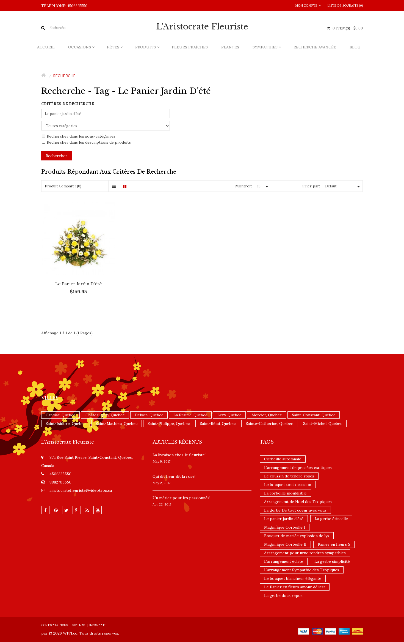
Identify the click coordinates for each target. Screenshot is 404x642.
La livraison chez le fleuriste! (179, 454)
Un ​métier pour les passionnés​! (181, 497)
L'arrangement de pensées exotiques (298, 467)
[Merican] (344, 631)
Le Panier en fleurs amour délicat (294, 586)
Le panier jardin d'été (78, 283)
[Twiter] (66, 510)
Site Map (78, 625)
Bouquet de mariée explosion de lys (296, 535)
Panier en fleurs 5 (334, 544)
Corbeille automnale (282, 459)
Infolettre (97, 625)
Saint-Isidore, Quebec (65, 423)
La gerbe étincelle (331, 518)
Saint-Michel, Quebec (322, 423)
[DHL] (357, 631)
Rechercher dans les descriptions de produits (89, 142)
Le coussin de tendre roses (289, 476)
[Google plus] (77, 510)
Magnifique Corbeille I (284, 527)
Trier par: (311, 186)
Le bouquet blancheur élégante (292, 578)
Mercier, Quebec (266, 414)
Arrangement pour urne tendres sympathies (305, 552)
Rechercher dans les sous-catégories (81, 136)
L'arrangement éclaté (283, 561)
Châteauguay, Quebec (104, 414)
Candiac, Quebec (60, 414)
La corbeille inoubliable (285, 493)
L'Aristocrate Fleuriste (202, 26)
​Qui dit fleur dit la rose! (174, 476)
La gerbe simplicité (332, 561)
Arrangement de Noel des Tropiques (298, 501)
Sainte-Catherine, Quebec (269, 423)
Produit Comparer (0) (63, 186)
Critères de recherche (67, 103)
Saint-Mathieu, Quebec (116, 423)
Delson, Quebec (149, 414)
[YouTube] (97, 510)
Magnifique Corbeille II (285, 544)
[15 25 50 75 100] (262, 186)
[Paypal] (330, 631)
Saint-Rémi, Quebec (218, 423)
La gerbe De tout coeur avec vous (295, 510)
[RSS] (87, 510)
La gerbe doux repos (283, 595)
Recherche (64, 75)
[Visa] (303, 631)
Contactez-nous (54, 625)
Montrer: (243, 186)
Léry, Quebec (229, 414)
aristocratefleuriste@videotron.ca (80, 490)
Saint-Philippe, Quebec (169, 423)
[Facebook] (45, 510)
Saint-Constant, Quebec (313, 414)
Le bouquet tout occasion (287, 484)
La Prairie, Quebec (190, 414)
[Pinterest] (56, 510)
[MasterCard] (317, 631)
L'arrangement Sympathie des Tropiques (301, 569)
